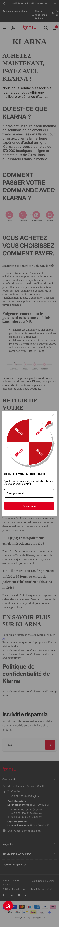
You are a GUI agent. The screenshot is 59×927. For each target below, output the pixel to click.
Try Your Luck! (29, 505)
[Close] (53, 415)
